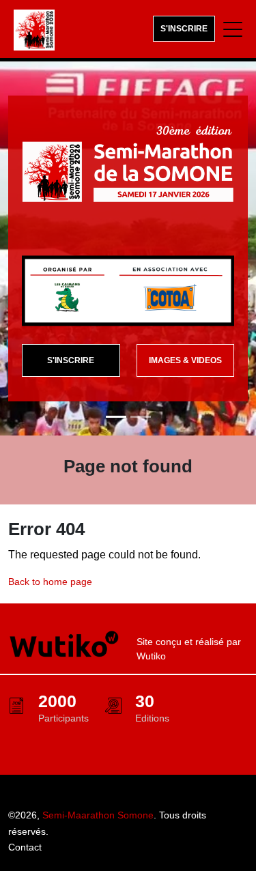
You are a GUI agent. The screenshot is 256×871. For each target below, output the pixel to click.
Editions (152, 718)
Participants (63, 718)
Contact (25, 847)
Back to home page (50, 581)
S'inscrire (184, 28)
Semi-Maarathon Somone (98, 815)
